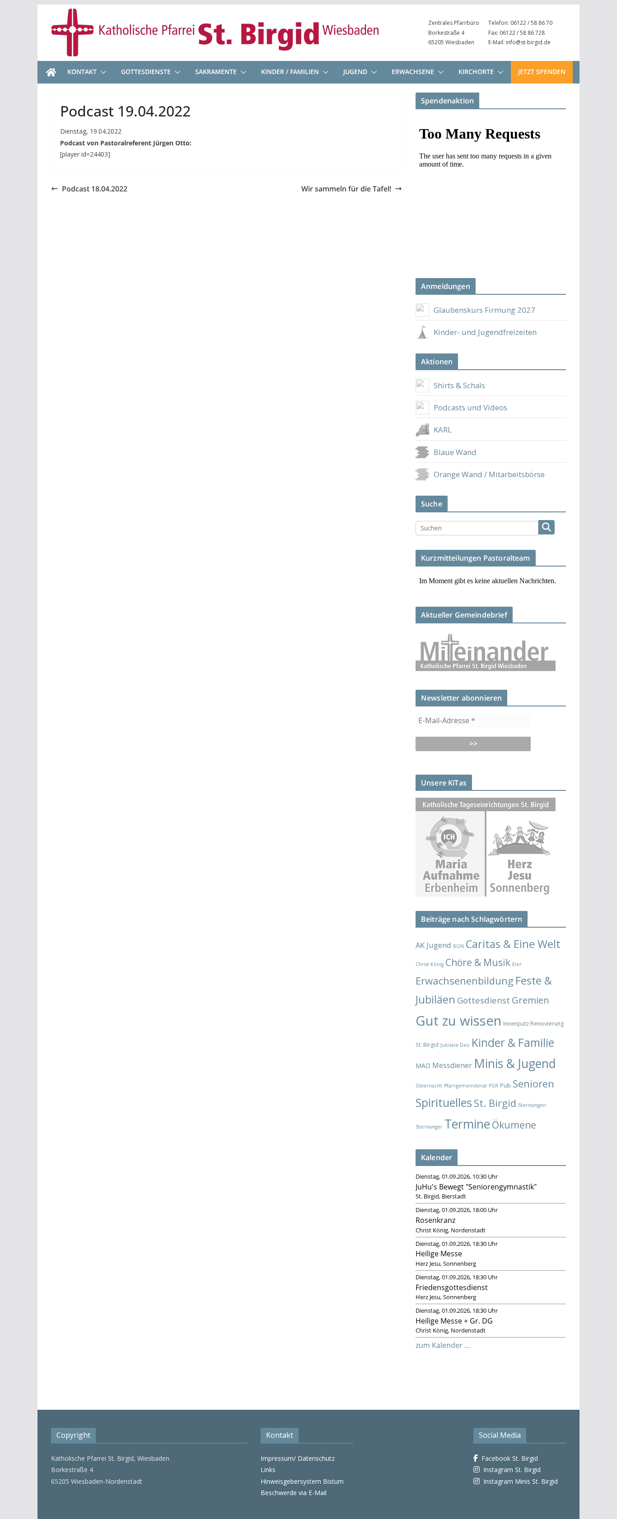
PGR (493, 1085)
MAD (423, 1065)
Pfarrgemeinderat (465, 1085)
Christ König (430, 964)
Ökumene (514, 1124)
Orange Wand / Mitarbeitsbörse (489, 474)
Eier (517, 964)
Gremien (530, 1000)
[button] (102, 72)
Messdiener (452, 1065)
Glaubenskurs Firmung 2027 (484, 310)
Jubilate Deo (455, 1045)
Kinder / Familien (290, 71)
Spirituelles (444, 1102)
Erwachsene (413, 71)
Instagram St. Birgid (510, 1469)
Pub (505, 1085)
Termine (467, 1123)
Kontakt (82, 71)
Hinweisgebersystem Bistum (302, 1481)
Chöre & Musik (477, 962)
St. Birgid (495, 1103)
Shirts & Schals (459, 385)
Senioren (533, 1083)
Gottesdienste (146, 71)
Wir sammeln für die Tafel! (346, 189)
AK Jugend (433, 945)
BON (458, 946)
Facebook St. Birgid (508, 1458)
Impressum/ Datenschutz (298, 1458)
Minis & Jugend (515, 1063)
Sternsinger (429, 1127)
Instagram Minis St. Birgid (519, 1481)
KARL (443, 429)
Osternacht (429, 1085)
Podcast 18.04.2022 (94, 189)
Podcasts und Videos (470, 407)
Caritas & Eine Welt (513, 944)
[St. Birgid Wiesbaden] (51, 72)
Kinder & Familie (513, 1042)
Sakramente (216, 71)
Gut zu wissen (458, 1021)
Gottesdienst (483, 1000)
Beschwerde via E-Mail (294, 1492)
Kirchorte (476, 71)
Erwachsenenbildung (465, 980)
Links (268, 1469)
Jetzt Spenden (542, 71)
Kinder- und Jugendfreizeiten (485, 332)
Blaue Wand (455, 452)
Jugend (355, 71)
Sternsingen (532, 1105)
